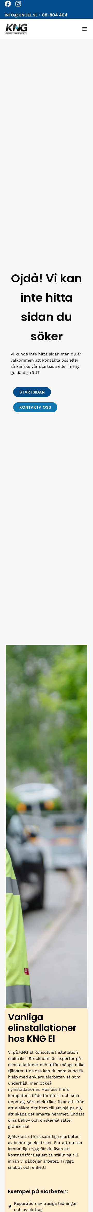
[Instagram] (18, 4)
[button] (84, 29)
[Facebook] (8, 4)
